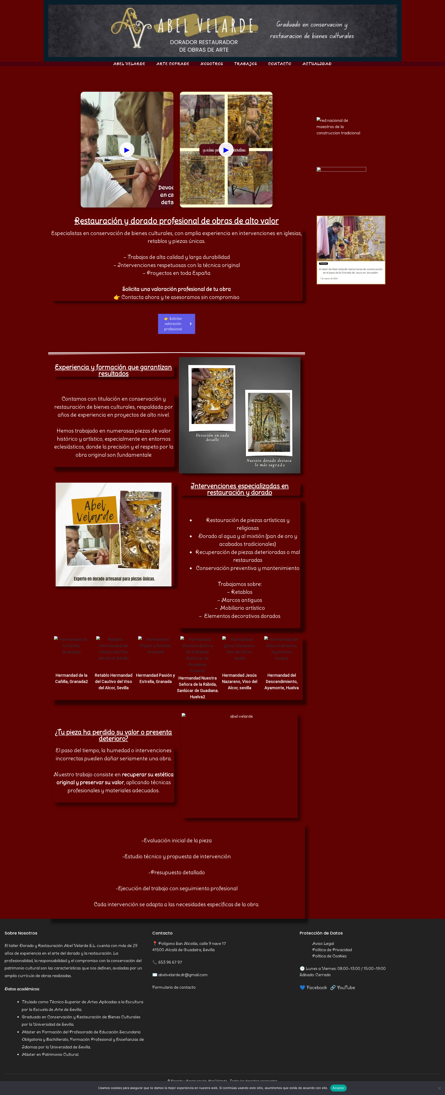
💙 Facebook (313, 987)
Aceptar (338, 1088)
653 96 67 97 (170, 962)
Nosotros (211, 64)
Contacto (279, 64)
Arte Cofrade (172, 64)
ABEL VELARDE (129, 64)
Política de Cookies (329, 956)
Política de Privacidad (332, 949)
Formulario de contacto (174, 987)
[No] (439, 1088)
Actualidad (317, 64)
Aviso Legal (323, 943)
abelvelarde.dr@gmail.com (183, 974)
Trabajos (245, 64)
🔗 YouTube (342, 987)
